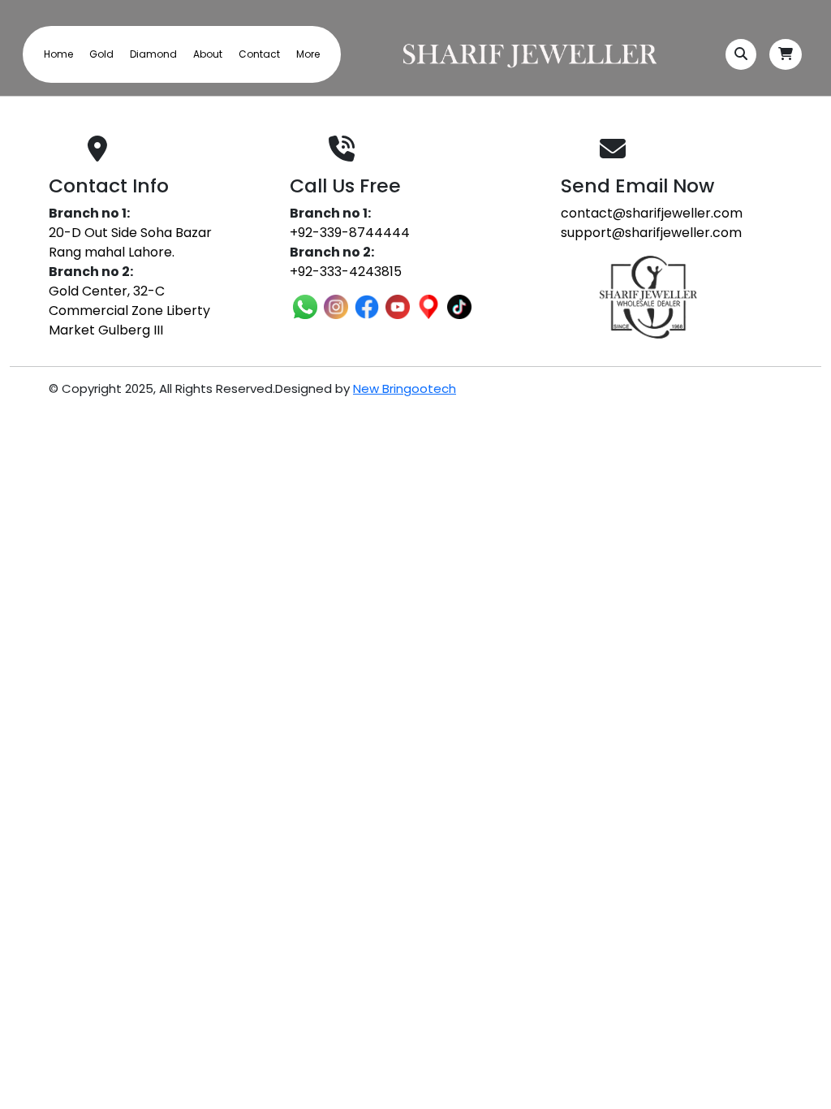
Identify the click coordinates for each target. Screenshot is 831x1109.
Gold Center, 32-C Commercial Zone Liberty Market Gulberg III (129, 310)
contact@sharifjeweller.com (652, 213)
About (207, 54)
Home (58, 54)
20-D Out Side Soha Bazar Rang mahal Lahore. (130, 242)
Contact (259, 54)
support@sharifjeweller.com (651, 232)
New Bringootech (404, 388)
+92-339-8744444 (350, 232)
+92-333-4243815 (346, 271)
